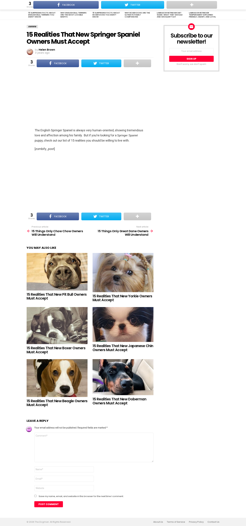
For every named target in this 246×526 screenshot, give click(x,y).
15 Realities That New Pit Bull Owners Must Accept (57, 296)
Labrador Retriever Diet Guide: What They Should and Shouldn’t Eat (170, 14)
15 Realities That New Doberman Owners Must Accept (119, 401)
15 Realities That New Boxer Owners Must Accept (56, 350)
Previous (28, 15)
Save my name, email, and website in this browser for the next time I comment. (81, 496)
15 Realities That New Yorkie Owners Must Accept (122, 298)
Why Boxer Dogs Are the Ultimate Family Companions (137, 14)
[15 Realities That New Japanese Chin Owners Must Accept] (123, 324)
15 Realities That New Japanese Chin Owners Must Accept (123, 347)
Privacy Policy (196, 522)
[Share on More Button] (137, 63)
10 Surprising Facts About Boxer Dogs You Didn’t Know (106, 14)
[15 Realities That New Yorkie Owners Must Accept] (123, 272)
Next (217, 15)
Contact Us (213, 522)
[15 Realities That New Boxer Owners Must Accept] (57, 325)
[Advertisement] (90, 98)
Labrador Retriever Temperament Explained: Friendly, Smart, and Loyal (202, 14)
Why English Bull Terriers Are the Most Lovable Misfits (73, 14)
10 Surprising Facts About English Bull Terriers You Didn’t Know (42, 14)
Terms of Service (176, 522)
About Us (158, 522)
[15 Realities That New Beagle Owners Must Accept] (57, 378)
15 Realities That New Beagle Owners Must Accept (57, 403)
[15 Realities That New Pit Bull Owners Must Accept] (57, 271)
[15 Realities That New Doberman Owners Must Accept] (123, 377)
